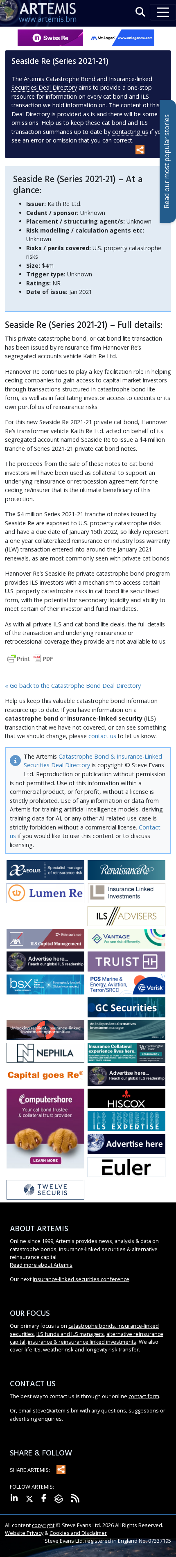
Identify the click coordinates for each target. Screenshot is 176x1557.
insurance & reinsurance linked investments (82, 1341)
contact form (144, 1396)
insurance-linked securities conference (81, 1279)
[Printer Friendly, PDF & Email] (30, 658)
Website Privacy (24, 1533)
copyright (43, 1525)
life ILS (33, 1349)
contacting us (130, 132)
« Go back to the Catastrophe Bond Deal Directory (73, 685)
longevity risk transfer (112, 1349)
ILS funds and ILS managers (70, 1334)
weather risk (58, 1349)
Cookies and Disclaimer (78, 1533)
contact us (102, 736)
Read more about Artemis (41, 1264)
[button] (140, 12)
